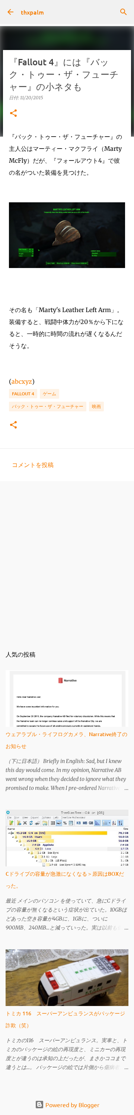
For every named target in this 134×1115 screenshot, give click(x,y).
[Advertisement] (67, 559)
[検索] (123, 12)
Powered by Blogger (71, 1104)
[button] (13, 114)
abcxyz (22, 381)
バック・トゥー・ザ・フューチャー (47, 406)
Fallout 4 (23, 393)
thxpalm (32, 12)
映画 (96, 406)
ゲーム (49, 393)
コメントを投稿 (33, 464)
